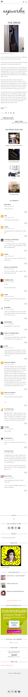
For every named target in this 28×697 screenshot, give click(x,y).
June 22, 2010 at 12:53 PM (9, 477)
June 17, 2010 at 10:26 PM (9, 206)
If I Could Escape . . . (9, 409)
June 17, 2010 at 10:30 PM (9, 217)
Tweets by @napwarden (7, 665)
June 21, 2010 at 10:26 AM (9, 452)
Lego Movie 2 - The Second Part (16, 575)
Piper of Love (8, 476)
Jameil (6, 294)
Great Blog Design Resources (15, 591)
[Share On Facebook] (8, 113)
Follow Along (17, 673)
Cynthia (6, 226)
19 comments (4, 107)
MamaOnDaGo (8, 322)
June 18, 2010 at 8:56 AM (8, 323)
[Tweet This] (6, 113)
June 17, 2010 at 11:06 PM (9, 268)
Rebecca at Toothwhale (11, 267)
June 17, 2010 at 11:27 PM (9, 281)
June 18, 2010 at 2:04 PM (9, 410)
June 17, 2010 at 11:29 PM (9, 296)
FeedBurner (17, 656)
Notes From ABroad (9, 362)
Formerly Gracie (8, 451)
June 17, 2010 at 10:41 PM (9, 228)
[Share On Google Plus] (11, 113)
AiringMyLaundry (8, 280)
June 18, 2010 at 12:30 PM (9, 394)
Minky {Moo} (7, 204)
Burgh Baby (7, 307)
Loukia (6, 346)
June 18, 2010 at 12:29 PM (9, 364)
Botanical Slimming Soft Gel (14, 600)
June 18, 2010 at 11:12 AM (9, 347)
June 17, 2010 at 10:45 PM (9, 256)
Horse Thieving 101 (12, 583)
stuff (2, 108)
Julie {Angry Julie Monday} (11, 239)
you (8, 53)
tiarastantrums (8, 438)
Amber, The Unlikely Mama (11, 333)
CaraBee (6, 427)
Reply (26, 223)
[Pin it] (14, 113)
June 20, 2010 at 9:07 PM (9, 428)
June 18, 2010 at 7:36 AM (8, 309)
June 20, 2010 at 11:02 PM (9, 440)
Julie (5, 215)
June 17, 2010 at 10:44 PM (9, 241)
